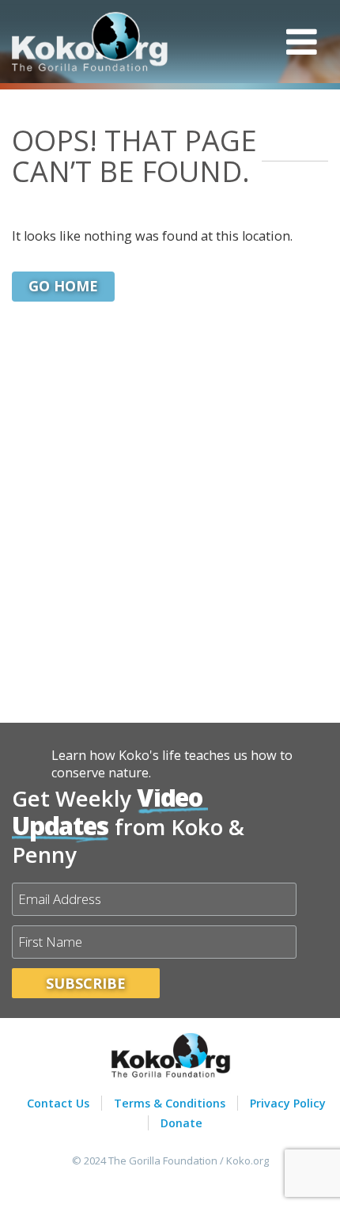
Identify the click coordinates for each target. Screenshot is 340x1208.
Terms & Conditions (169, 1103)
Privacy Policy (288, 1103)
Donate (181, 1122)
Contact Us (58, 1103)
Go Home (63, 285)
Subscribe (86, 983)
